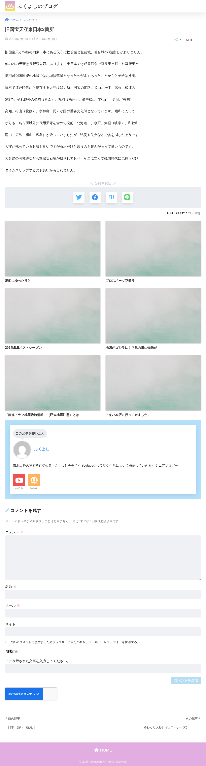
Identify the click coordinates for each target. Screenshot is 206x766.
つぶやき (194, 213)
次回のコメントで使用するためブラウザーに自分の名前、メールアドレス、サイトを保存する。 (75, 642)
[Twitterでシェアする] (78, 197)
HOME (105, 750)
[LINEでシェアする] (127, 197)
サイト (10, 624)
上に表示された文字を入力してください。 (37, 661)
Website (34, 488)
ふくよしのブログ (37, 6)
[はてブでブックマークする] (111, 197)
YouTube (19, 488)
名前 (10, 587)
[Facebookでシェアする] (95, 197)
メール (12, 605)
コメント (14, 532)
